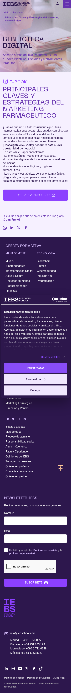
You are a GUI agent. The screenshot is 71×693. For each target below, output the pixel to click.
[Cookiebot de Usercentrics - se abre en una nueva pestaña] (52, 299)
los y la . (35, 552)
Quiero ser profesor (17, 466)
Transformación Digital (19, 270)
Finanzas (11, 290)
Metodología (13, 431)
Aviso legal (59, 677)
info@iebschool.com (22, 633)
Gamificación (14, 398)
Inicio (6, 12)
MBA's (9, 261)
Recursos (18, 12)
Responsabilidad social (20, 441)
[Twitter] (19, 228)
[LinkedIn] (12, 228)
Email (7, 530)
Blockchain (43, 261)
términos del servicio (45, 550)
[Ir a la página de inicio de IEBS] (9, 608)
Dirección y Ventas (17, 408)
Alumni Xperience (16, 446)
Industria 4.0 (44, 275)
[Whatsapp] (5, 228)
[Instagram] (13, 668)
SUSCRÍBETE (33, 582)
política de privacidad (22, 553)
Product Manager (16, 285)
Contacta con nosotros (19, 471)
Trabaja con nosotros (18, 461)
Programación (45, 280)
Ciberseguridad (46, 270)
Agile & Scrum (14, 275)
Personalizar (33, 379)
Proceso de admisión (18, 436)
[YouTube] (20, 668)
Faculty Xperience (17, 451)
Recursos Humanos (18, 280)
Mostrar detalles (50, 356)
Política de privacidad (38, 677)
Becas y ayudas (15, 426)
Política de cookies (14, 677)
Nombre (9, 513)
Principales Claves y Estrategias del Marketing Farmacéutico (32, 19)
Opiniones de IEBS (17, 456)
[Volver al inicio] (16, 4)
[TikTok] (41, 668)
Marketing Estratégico (19, 403)
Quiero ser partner (17, 476)
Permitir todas (35, 367)
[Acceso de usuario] (57, 4)
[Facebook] (25, 228)
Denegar (35, 390)
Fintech (41, 265)
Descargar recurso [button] (33, 195)
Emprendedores (15, 265)
